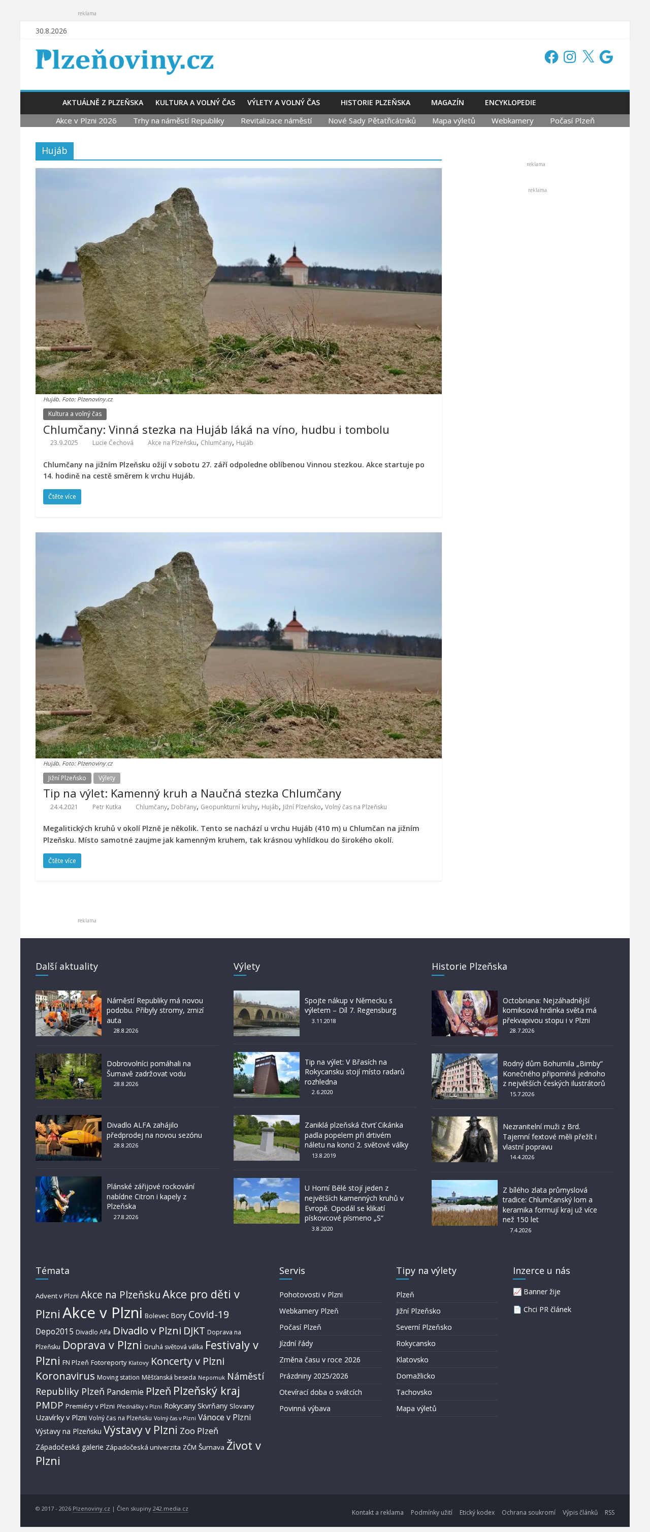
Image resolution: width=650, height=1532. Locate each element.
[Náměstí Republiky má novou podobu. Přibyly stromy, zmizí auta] (69, 995)
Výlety (107, 778)
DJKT (194, 1330)
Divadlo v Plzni (147, 1330)
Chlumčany (216, 442)
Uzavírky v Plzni (61, 1417)
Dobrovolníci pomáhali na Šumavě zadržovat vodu (149, 1068)
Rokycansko (416, 1343)
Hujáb (244, 442)
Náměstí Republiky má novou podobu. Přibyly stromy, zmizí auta (155, 1010)
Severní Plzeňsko (424, 1327)
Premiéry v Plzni (90, 1406)
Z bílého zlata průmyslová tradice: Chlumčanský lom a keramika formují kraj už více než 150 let (550, 1205)
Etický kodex (477, 1512)
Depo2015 (55, 1331)
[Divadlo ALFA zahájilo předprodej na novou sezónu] (69, 1120)
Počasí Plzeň (572, 120)
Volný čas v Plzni (175, 1418)
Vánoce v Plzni (224, 1417)
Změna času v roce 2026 (320, 1359)
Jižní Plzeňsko (67, 778)
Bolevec (157, 1316)
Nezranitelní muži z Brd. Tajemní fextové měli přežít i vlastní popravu (550, 1136)
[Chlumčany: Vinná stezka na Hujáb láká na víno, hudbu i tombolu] (239, 174)
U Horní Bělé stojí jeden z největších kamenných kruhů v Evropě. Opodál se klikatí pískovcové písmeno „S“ (354, 1203)
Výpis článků (580, 1512)
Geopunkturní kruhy (229, 807)
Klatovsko (412, 1359)
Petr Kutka (106, 807)
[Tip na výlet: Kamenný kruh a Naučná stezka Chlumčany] (239, 538)
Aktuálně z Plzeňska (102, 102)
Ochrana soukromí (529, 1512)
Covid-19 (208, 1314)
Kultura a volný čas (195, 102)
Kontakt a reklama (378, 1512)
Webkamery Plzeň (309, 1311)
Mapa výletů (453, 120)
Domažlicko (415, 1376)
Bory (178, 1315)
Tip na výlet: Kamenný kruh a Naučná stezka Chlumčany (192, 793)
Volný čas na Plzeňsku (356, 807)
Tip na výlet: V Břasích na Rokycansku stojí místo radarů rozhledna (355, 1072)
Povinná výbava (305, 1408)
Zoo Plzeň (199, 1431)
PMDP (49, 1404)
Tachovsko (414, 1392)
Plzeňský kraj (206, 1390)
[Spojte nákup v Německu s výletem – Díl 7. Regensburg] (267, 995)
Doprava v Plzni (102, 1344)
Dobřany (184, 807)
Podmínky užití (431, 1512)
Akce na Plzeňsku (172, 442)
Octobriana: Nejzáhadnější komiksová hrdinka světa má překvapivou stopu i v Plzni (550, 1010)
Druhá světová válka (173, 1347)
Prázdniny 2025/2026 (313, 1376)
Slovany (242, 1406)
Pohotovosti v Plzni (311, 1294)
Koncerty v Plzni (187, 1361)
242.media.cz (170, 1508)
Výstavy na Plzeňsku (69, 1431)
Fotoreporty (108, 1362)
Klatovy (138, 1362)
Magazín (447, 102)
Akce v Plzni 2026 (86, 120)
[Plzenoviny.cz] (46, 102)
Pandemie (125, 1392)
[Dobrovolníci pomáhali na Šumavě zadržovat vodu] (69, 1058)
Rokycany (180, 1405)
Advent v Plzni (57, 1295)
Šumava (211, 1447)
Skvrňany (213, 1406)
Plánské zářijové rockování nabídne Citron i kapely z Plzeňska (150, 1196)
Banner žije (542, 1291)
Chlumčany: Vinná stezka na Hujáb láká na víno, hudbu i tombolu (216, 429)
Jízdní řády (296, 1343)
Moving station (118, 1377)
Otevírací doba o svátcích (320, 1392)
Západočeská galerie (70, 1447)
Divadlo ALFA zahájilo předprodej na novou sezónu (154, 1130)
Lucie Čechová (113, 442)
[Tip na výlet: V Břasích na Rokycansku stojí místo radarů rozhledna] (267, 1057)
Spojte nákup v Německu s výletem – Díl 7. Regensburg (350, 1005)
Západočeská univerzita (143, 1447)
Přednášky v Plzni (139, 1406)
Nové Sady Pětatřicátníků (372, 120)
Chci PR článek (547, 1309)
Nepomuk (211, 1377)
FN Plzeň (75, 1362)
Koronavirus (65, 1375)
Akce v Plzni (102, 1312)
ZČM (190, 1447)
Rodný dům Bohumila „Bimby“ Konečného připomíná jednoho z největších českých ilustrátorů (554, 1073)
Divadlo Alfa (93, 1332)
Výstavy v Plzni (141, 1430)
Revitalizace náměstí (276, 120)
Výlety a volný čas (283, 102)
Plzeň (158, 1391)
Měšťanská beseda (169, 1377)
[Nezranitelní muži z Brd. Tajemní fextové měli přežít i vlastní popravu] (465, 1121)
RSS (609, 1512)
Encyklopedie (510, 102)
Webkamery (513, 120)
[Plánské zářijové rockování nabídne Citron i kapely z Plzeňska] (69, 1181)
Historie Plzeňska (375, 102)
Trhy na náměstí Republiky (178, 120)
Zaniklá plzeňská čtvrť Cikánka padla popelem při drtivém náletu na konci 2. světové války (356, 1135)
